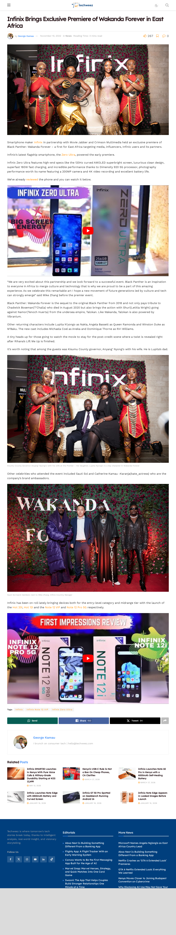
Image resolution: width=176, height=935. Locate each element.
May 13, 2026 (35, 786)
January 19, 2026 (37, 803)
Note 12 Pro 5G (77, 607)
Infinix (38, 142)
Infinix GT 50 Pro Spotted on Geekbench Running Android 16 (96, 795)
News (68, 36)
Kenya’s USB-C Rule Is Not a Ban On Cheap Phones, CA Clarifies (97, 772)
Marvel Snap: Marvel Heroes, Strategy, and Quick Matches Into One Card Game (88, 872)
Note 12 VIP (52, 607)
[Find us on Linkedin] (43, 859)
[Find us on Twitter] (18, 859)
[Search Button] (167, 5)
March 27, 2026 (92, 779)
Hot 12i (28, 607)
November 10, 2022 (50, 36)
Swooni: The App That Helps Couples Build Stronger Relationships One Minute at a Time (86, 883)
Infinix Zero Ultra (62, 709)
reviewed (32, 179)
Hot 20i (17, 607)
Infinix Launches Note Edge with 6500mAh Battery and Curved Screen (42, 795)
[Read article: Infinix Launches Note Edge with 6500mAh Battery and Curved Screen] (15, 797)
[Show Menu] (8, 5)
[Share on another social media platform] (165, 720)
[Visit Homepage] (82, 5)
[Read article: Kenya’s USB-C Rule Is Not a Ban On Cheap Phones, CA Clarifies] (71, 773)
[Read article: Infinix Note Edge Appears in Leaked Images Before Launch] (127, 797)
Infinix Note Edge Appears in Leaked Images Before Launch (152, 795)
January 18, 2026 (92, 803)
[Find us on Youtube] (35, 859)
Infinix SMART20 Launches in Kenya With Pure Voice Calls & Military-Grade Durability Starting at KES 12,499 (41, 775)
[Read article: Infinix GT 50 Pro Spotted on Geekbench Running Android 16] (71, 797)
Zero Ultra (68, 154)
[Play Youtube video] (88, 230)
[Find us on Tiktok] (51, 859)
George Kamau (26, 36)
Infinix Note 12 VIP (37, 709)
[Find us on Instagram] (27, 859)
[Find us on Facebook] (10, 859)
